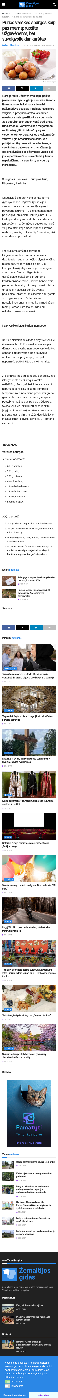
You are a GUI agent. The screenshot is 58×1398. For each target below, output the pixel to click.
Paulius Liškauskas (10, 45)
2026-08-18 (8, 808)
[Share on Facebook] (8, 88)
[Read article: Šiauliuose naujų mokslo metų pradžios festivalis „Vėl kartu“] (29, 868)
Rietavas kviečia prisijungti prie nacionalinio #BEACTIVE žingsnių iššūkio (33, 1345)
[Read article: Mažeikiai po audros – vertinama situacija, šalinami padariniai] (8, 1234)
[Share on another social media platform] (49, 88)
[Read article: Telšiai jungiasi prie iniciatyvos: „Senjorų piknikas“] (29, 998)
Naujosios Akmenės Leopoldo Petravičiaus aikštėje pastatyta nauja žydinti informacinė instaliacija (33, 1205)
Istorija (9, 710)
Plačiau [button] (19, 1377)
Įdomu (8, 795)
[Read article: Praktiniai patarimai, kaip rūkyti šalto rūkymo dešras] (8, 1320)
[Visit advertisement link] (29, 1113)
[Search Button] (54, 4)
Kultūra (9, 879)
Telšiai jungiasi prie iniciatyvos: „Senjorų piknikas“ (26, 1015)
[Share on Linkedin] (36, 88)
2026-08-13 (8, 1019)
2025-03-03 (28, 45)
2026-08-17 (8, 850)
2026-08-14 (8, 935)
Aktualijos (10, 668)
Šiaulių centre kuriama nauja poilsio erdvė (35, 1162)
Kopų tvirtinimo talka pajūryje (29, 1305)
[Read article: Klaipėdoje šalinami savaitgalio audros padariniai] (8, 1176)
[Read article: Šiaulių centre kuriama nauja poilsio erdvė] (8, 1165)
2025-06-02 (22, 1324)
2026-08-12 (8, 1061)
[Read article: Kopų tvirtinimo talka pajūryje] (8, 1308)
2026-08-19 (8, 724)
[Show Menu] (3, 4)
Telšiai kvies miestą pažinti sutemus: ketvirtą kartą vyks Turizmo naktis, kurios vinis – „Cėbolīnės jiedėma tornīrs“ (29, 973)
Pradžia (5, 14)
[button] (7, 1381)
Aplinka (8, 753)
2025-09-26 (22, 1309)
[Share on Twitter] (22, 88)
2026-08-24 (22, 1166)
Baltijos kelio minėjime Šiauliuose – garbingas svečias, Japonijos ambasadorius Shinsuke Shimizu (32, 1189)
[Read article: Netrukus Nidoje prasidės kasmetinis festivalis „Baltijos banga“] (29, 826)
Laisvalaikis (15, 14)
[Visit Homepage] (29, 4)
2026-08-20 (23, 584)
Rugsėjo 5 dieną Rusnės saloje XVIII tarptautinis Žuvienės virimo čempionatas (34, 593)
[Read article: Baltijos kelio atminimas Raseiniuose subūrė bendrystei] (8, 1221)
